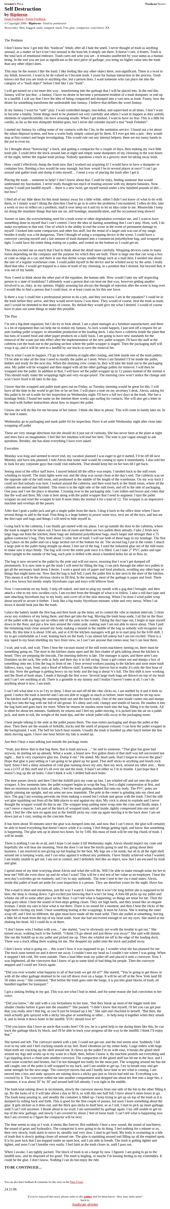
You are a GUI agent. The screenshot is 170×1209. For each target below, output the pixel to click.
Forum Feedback (36, 19)
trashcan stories (85, 1204)
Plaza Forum (76, 1182)
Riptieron (18, 14)
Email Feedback (14, 19)
